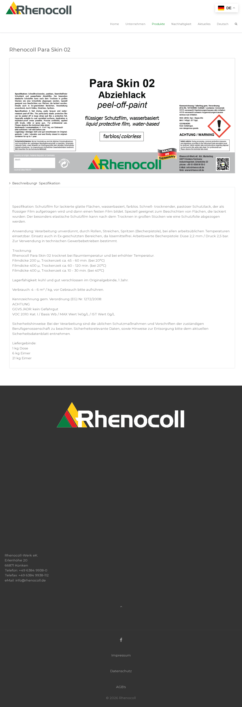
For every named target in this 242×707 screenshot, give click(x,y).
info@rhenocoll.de (30, 580)
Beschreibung (24, 183)
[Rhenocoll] (121, 402)
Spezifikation (49, 183)
